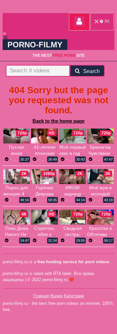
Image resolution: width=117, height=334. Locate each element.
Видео (56, 295)
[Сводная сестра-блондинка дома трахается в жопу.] (72, 217)
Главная (41, 295)
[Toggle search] (9, 38)
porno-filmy (34, 44)
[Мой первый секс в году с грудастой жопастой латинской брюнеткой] (72, 136)
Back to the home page (58, 121)
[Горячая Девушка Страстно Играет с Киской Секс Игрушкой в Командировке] (44, 176)
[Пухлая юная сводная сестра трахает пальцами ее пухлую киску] (16, 136)
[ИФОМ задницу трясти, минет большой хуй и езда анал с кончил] (72, 176)
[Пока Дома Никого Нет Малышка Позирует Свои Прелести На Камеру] (16, 217)
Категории (74, 295)
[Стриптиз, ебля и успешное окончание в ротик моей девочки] (44, 217)
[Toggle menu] (4, 34)
